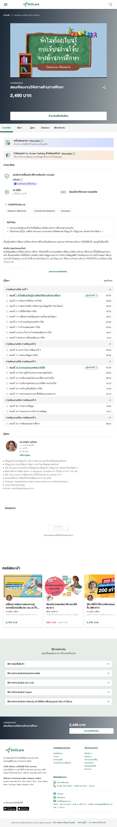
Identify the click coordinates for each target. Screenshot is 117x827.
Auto (87, 75)
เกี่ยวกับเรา (88, 753)
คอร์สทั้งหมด (57, 753)
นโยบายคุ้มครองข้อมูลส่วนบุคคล (64, 822)
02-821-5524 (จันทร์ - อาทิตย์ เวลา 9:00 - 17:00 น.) (76, 786)
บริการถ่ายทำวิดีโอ (90, 759)
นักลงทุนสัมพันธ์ (90, 766)
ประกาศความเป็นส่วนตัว (97, 822)
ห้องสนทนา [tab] (45, 127)
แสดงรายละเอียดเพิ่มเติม (58, 271)
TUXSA (56, 756)
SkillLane (60, 794)
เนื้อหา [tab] (19, 127)
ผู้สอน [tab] (32, 127)
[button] (18, 211)
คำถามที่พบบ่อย (62, 782)
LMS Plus (87, 769)
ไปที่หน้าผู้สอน (25, 455)
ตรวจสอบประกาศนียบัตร (62, 763)
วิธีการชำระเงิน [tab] (59, 127)
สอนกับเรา (88, 756)
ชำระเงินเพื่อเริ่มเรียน (58, 116)
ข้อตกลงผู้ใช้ (82, 822)
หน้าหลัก (6, 15)
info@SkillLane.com (64, 801)
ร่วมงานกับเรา (89, 763)
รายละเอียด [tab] (6, 127)
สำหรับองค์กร (58, 759)
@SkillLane (61, 797)
